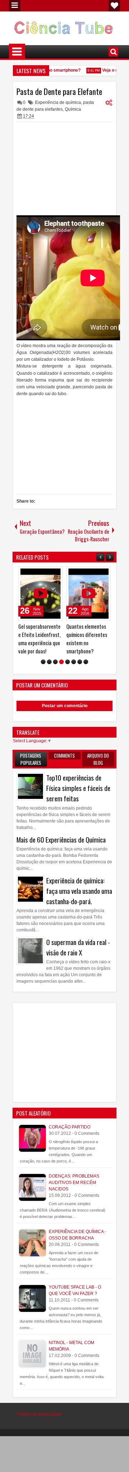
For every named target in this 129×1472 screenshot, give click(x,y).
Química (73, 109)
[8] (85, 662)
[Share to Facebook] (39, 573)
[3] (55, 662)
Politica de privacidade (39, 1414)
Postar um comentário (64, 705)
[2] (49, 662)
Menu (14, 5)
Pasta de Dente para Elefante (59, 91)
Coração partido (69, 1127)
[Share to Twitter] (47, 573)
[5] (67, 662)
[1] (43, 662)
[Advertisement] (64, 170)
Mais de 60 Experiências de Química (61, 839)
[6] (73, 662)
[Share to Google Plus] (54, 573)
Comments (64, 755)
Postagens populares (30, 759)
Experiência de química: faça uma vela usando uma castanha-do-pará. (79, 890)
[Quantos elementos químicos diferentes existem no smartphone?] (88, 594)
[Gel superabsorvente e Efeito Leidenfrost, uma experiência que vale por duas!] (40, 594)
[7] (79, 662)
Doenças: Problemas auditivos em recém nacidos (74, 1182)
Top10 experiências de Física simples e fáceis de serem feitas (78, 788)
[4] (61, 662)
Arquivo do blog (98, 759)
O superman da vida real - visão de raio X (78, 947)
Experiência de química (58, 102)
